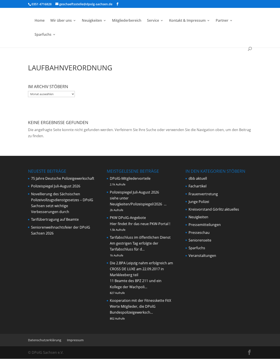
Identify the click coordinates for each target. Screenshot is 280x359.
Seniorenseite (200, 240)
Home (40, 21)
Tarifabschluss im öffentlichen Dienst (140, 237)
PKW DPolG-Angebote (128, 217)
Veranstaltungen (202, 255)
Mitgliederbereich (126, 21)
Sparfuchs (43, 35)
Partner (222, 21)
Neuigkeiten (92, 21)
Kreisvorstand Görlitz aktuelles (214, 209)
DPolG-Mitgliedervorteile (130, 178)
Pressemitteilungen (205, 224)
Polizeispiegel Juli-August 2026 (55, 186)
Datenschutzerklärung (44, 340)
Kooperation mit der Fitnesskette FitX (140, 300)
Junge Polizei (199, 201)
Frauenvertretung (203, 194)
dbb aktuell (198, 178)
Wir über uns (61, 21)
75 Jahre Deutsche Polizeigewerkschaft (62, 178)
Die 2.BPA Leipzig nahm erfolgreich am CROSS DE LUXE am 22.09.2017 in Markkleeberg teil (141, 269)
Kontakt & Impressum (187, 21)
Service (153, 21)
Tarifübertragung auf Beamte (55, 219)
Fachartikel (197, 186)
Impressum (75, 340)
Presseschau (199, 232)
